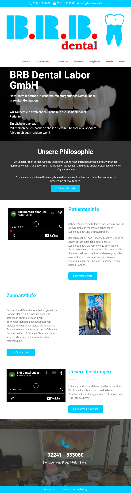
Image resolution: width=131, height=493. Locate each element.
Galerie (109, 61)
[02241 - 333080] (65, 444)
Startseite (25, 61)
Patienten (78, 61)
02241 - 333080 (65, 455)
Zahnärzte (63, 61)
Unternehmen (43, 61)
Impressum (50, 489)
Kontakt (122, 61)
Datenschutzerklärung (75, 489)
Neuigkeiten (94, 61)
